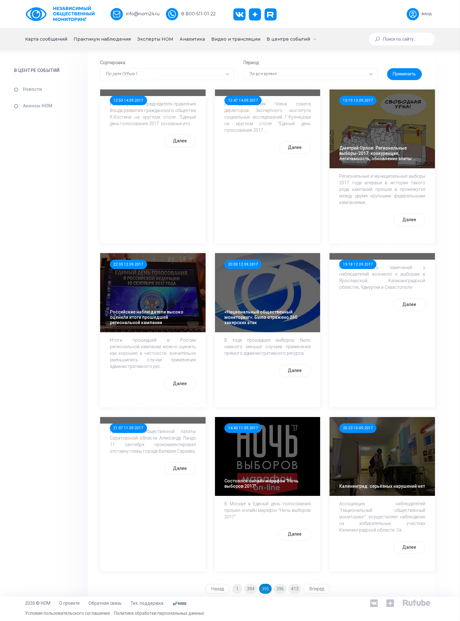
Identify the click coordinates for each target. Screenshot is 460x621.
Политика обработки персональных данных (159, 613)
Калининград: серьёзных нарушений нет (382, 486)
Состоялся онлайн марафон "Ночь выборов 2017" (261, 483)
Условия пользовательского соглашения (67, 613)
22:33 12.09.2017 (128, 264)
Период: (251, 62)
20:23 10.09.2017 (358, 428)
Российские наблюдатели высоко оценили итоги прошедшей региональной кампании (146, 317)
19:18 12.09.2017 (358, 264)
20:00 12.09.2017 (243, 264)
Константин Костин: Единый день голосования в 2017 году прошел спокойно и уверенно (145, 81)
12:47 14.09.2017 (243, 100)
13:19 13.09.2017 (358, 100)
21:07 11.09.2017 (128, 428)
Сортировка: (113, 62)
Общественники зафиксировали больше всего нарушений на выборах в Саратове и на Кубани (380, 244)
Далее (180, 140)
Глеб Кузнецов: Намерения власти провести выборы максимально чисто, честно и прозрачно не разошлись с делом (266, 81)
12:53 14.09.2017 (128, 100)
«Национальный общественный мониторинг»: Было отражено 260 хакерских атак (260, 317)
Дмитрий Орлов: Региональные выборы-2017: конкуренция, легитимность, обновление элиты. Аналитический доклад (376, 153)
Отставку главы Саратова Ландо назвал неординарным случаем (153, 411)
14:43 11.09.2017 (243, 428)
